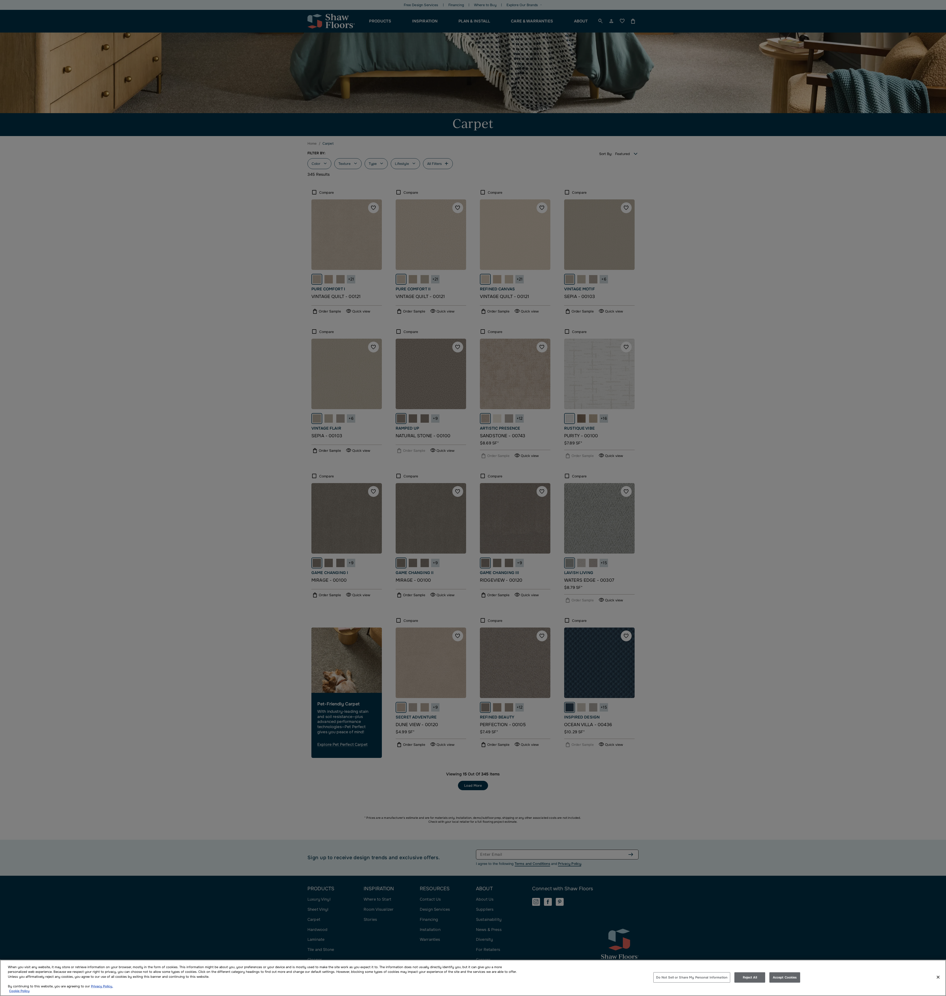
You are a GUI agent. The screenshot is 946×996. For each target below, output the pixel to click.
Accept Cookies (785, 977)
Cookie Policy (19, 991)
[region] (473, 978)
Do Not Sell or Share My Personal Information (691, 977)
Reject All (750, 977)
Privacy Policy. (102, 986)
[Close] (938, 977)
